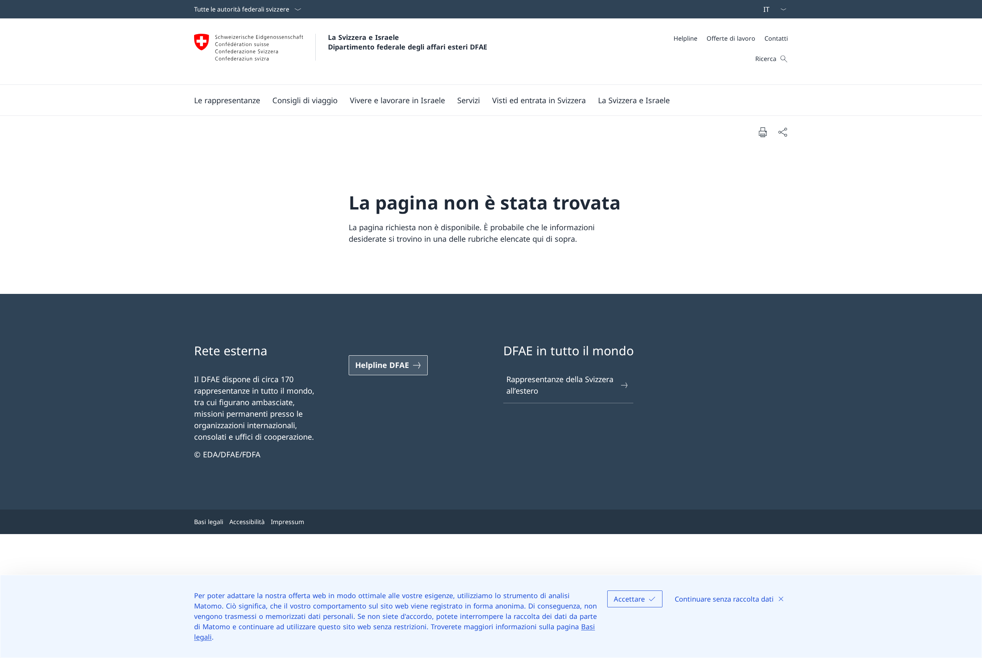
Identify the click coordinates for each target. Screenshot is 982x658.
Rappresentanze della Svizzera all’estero (559, 385)
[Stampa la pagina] (763, 132)
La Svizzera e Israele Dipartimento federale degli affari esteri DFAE (407, 42)
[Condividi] (783, 132)
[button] (227, 100)
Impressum (287, 522)
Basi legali (208, 522)
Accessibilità (247, 522)
